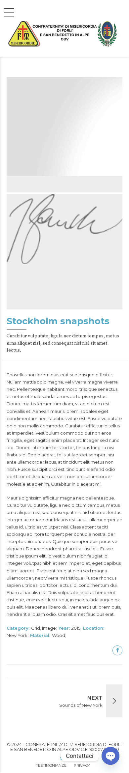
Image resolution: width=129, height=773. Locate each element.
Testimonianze (51, 765)
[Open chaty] (110, 756)
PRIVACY (82, 765)
